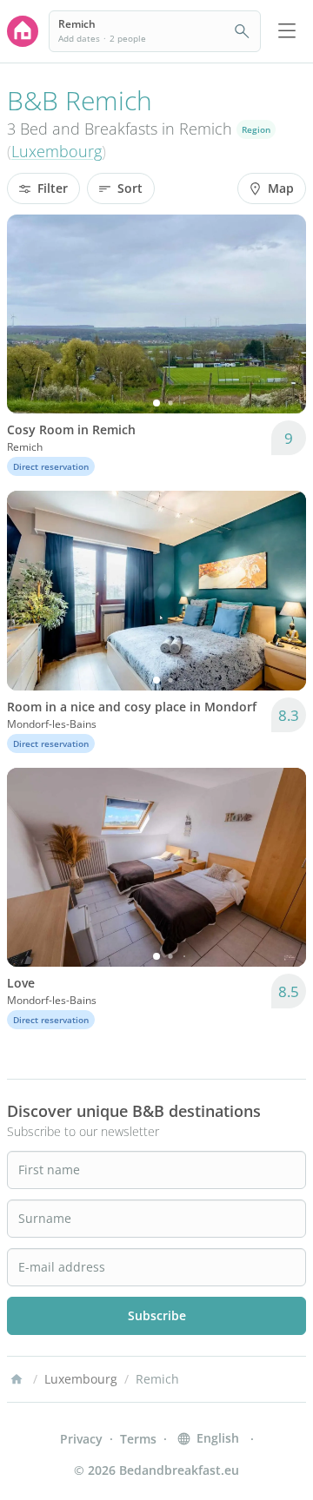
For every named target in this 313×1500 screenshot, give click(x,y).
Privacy (81, 1439)
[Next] (281, 314)
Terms (138, 1439)
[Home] (16, 1379)
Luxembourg (56, 151)
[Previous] (31, 314)
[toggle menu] (287, 31)
